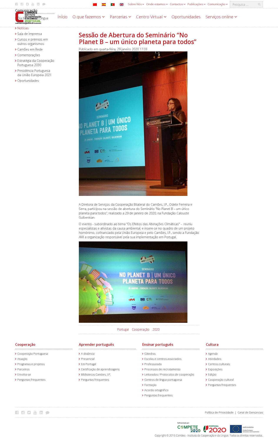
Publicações (195, 4)
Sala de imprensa (29, 34)
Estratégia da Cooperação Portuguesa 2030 (35, 63)
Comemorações (28, 55)
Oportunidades (186, 17)
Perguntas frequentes (31, 380)
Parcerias (119, 17)
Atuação (22, 359)
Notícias (23, 28)
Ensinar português (157, 344)
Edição (212, 374)
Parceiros (23, 369)
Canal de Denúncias (250, 412)
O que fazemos (87, 17)
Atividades (214, 359)
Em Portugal (88, 364)
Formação (150, 385)
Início (62, 17)
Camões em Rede (30, 49)
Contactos (177, 4)
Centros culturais (219, 364)
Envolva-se (24, 374)
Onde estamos (156, 4)
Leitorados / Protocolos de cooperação (169, 374)
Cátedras (150, 354)
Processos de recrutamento (162, 369)
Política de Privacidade (219, 412)
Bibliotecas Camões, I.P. (96, 374)
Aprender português (96, 344)
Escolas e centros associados (162, 359)
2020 (155, 329)
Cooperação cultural (221, 380)
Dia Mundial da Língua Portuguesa (32, 20)
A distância (87, 354)
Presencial (87, 359)
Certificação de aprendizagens (100, 369)
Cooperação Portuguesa (32, 354)
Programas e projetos (31, 364)
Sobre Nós (135, 4)
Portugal (123, 329)
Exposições (215, 369)
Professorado (153, 364)
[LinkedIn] (42, 412)
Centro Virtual (150, 17)
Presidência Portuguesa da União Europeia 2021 (34, 73)
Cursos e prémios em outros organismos (32, 41)
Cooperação (140, 329)
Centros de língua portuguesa (163, 380)
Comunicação (217, 4)
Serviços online (220, 17)
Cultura (212, 344)
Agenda (213, 354)
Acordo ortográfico (156, 390)
